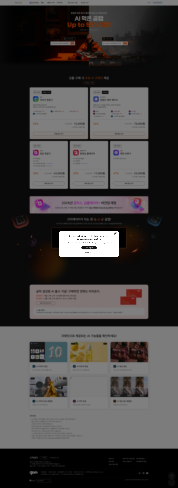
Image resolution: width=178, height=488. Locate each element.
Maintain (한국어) (89, 252)
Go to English (89, 248)
